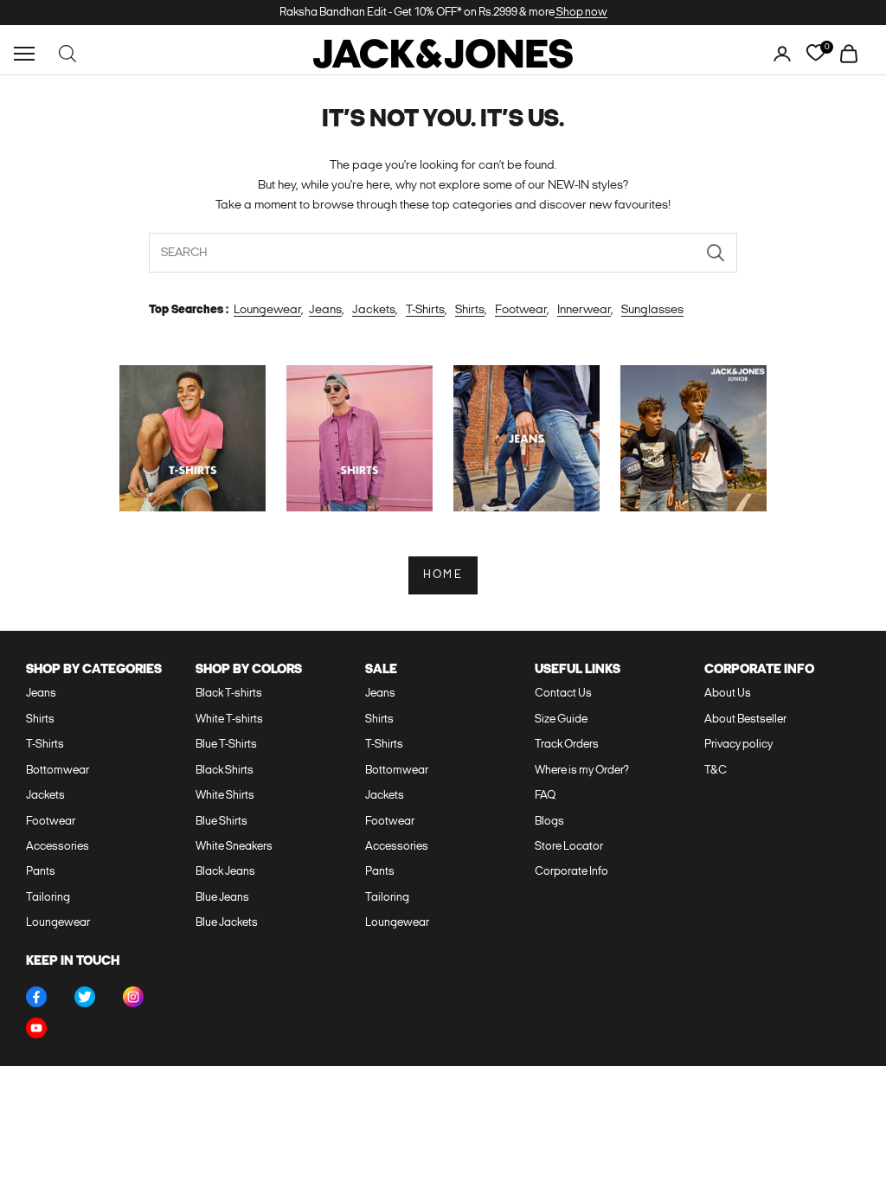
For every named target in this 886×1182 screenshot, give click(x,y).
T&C (715, 770)
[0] (815, 53)
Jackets (373, 310)
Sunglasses (652, 310)
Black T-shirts (229, 693)
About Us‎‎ (727, 693)
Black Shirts (225, 770)
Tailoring (48, 897)
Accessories (57, 846)
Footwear (521, 310)
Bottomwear (57, 770)
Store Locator (569, 846)
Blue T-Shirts (226, 744)
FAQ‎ (545, 795)
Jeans (325, 310)
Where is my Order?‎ (582, 770)
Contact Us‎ (563, 693)
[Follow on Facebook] (36, 996)
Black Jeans (225, 871)
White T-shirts (229, 719)
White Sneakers (234, 846)
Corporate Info (571, 871)
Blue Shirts (221, 821)
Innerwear (584, 310)
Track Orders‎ (567, 744)
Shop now (581, 12)
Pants (40, 871)
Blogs (549, 821)
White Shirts (225, 795)
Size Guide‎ (561, 719)
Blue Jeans (222, 897)
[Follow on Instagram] (133, 996)
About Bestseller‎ (745, 719)
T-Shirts (425, 310)
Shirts (470, 310)
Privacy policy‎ (738, 744)
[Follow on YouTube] (36, 1028)
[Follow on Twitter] (84, 996)
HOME (443, 575)
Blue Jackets (227, 922)
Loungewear (267, 310)
